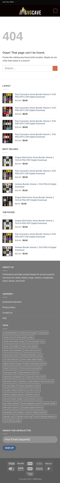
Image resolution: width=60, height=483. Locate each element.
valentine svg (9, 416)
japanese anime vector (36, 377)
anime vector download (12, 350)
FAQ (4, 318)
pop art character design (13, 399)
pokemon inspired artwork (13, 394)
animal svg (43, 333)
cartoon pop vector (11, 355)
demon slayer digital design (31, 359)
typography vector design (13, 412)
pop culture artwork (11, 403)
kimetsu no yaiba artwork (29, 381)
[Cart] (55, 11)
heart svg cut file (10, 372)
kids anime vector (10, 381)
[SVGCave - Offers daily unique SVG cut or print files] (30, 11)
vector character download (45, 416)
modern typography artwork (29, 386)
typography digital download (31, 408)
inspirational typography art (14, 377)
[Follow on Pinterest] (8, 287)
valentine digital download (36, 412)
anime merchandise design (14, 341)
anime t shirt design (11, 346)
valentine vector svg (24, 416)
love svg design (10, 386)
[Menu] (4, 10)
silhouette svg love (11, 408)
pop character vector (33, 399)
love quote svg (47, 381)
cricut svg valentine (11, 359)
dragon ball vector (10, 368)
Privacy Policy (8, 307)
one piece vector (33, 390)
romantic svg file (49, 403)
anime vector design (29, 346)
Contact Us (7, 313)
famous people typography (30, 368)
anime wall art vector (32, 350)
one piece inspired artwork (14, 390)
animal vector (9, 337)
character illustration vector (31, 355)
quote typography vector (30, 403)
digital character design (12, 364)
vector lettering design (12, 421)
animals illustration (11, 333)
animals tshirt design (28, 333)
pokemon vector (32, 394)
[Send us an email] (4, 287)
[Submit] (55, 68)
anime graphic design (25, 337)
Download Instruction (12, 302)
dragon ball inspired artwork (35, 364)
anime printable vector (35, 341)
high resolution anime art (28, 372)
